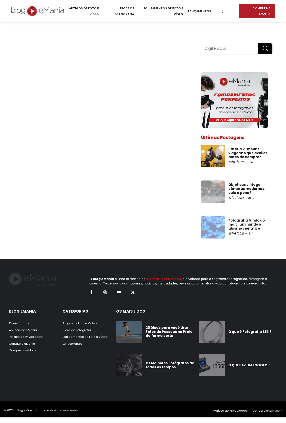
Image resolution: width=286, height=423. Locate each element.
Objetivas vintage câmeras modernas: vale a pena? (246, 188)
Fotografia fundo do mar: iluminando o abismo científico (246, 224)
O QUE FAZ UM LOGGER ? (249, 365)
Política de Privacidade (230, 410)
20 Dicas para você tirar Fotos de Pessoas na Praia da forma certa (169, 331)
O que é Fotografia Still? (249, 331)
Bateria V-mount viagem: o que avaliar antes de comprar (247, 153)
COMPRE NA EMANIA (261, 11)
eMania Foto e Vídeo (163, 279)
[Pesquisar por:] (224, 11)
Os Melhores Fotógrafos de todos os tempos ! (170, 365)
